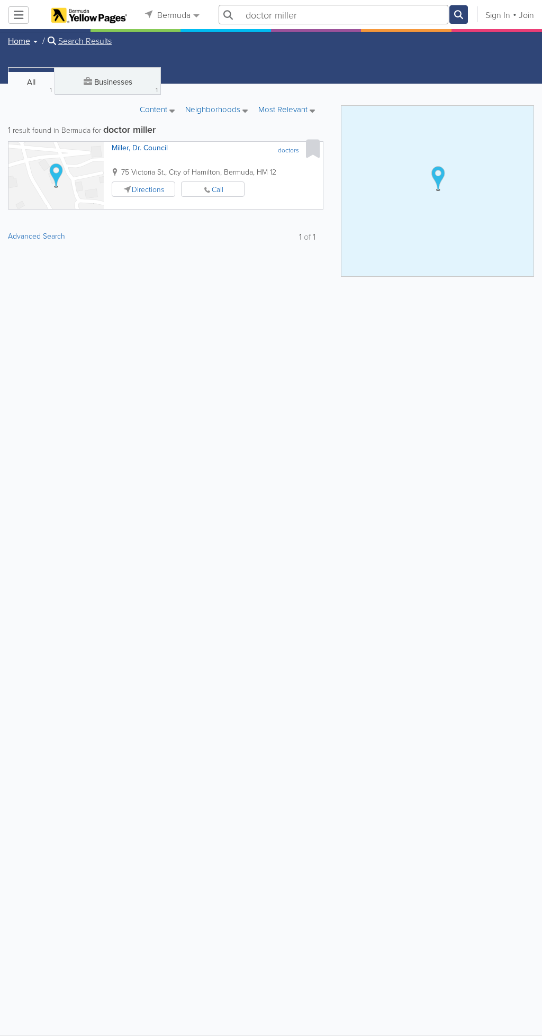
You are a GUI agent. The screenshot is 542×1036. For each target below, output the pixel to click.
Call (217, 189)
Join (526, 15)
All (39, 85)
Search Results (85, 41)
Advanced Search (36, 235)
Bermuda (173, 15)
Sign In (497, 15)
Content (154, 110)
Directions (148, 189)
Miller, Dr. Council (140, 147)
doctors (288, 150)
